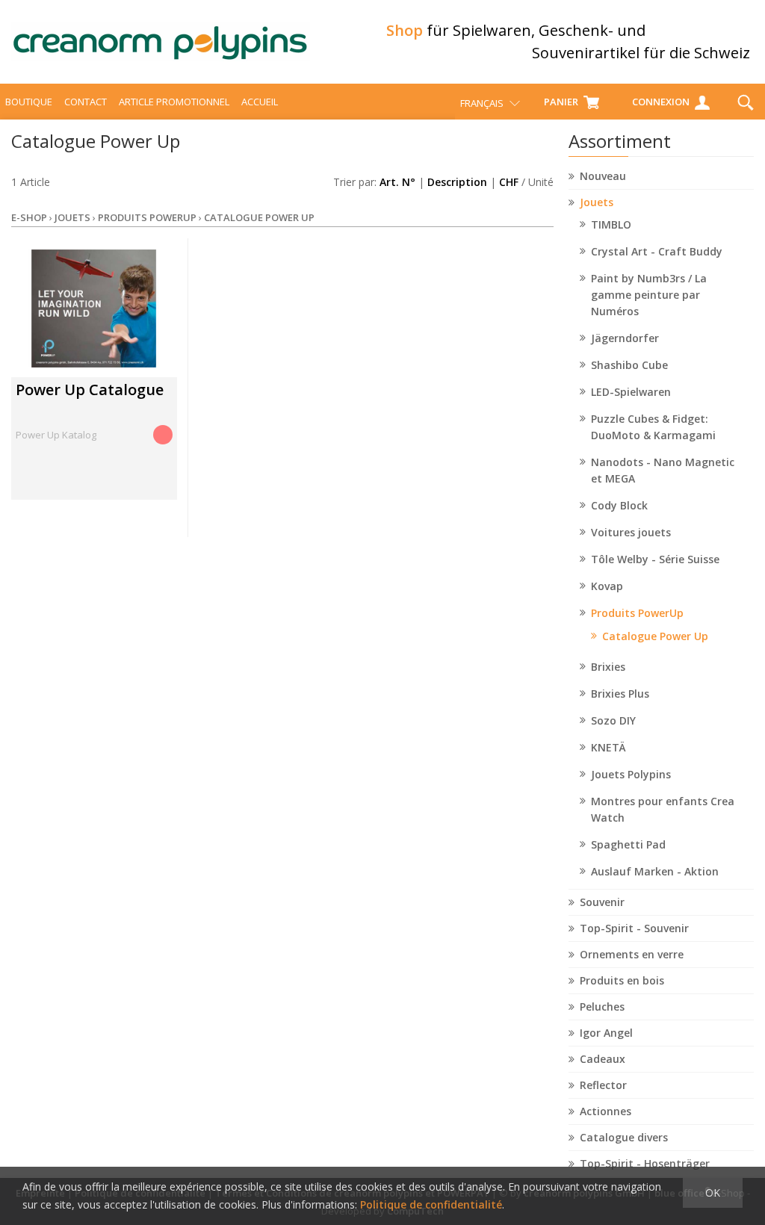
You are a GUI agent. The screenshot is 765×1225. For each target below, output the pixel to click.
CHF (508, 182)
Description (457, 182)
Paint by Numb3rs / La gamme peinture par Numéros (649, 294)
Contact (85, 101)
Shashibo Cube (629, 365)
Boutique (28, 101)
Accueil (259, 101)
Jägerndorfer (625, 338)
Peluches (602, 1006)
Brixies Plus (620, 693)
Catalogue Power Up (655, 636)
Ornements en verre (632, 954)
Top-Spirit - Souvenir (634, 928)
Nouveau (603, 176)
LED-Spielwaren (631, 392)
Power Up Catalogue (90, 389)
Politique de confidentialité (431, 1204)
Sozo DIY (613, 720)
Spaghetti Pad (628, 844)
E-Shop (29, 217)
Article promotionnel (174, 101)
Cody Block (619, 505)
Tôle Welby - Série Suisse (655, 559)
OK (712, 1192)
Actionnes (605, 1111)
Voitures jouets (631, 532)
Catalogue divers (624, 1137)
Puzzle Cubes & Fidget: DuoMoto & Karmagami (653, 427)
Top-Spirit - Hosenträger (645, 1163)
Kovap (607, 586)
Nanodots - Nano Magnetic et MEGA (662, 470)
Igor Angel (606, 1033)
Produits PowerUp (637, 613)
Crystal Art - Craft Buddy (656, 251)
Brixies (608, 667)
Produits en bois (622, 980)
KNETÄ (608, 747)
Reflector (603, 1085)
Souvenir (602, 902)
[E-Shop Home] (160, 42)
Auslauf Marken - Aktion (655, 871)
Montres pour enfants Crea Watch (662, 809)
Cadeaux (602, 1059)
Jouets (596, 202)
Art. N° (397, 182)
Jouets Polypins (631, 774)
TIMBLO (611, 224)
